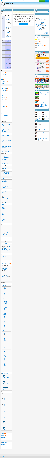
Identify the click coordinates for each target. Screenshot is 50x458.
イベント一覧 (2, 113)
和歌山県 (5, 340)
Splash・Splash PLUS (5, 141)
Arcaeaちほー (7, 63)
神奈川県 (5, 313)
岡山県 (4, 346)
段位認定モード (3, 99)
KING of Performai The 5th (6, 125)
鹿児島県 (5, 365)
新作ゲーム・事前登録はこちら (41, 82)
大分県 (4, 363)
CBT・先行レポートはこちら (41, 88)
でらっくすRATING (3, 90)
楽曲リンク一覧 (3, 444)
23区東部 (5, 301)
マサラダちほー (8, 36)
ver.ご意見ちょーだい (6, 168)
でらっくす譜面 (5, 234)
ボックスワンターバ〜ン (41, 21)
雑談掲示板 (2, 433)
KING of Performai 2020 (5, 129)
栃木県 (4, 309)
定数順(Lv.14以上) (4, 191)
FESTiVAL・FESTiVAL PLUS (6, 139)
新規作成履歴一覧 (46, 33)
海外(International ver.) (5, 373)
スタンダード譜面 (5, 232)
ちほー (2, 86)
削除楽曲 (4, 187)
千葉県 (4, 312)
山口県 (4, 348)
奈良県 (4, 339)
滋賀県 (4, 332)
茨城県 (4, 308)
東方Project (3, 182)
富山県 (4, 317)
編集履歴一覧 (47, 32)
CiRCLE (3, 206)
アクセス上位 (38, 37)
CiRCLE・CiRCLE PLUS (5, 135)
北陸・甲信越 (4, 314)
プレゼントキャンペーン (5, 115)
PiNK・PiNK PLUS (4, 147)
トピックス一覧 (47, 108)
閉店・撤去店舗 (5, 368)
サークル (2, 108)
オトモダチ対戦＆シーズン (4, 92)
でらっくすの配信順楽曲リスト (41, 22)
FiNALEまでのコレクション (6, 265)
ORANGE (3, 219)
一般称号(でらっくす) (6, 248)
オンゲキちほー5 (8, 67)
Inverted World (39, 29)
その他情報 (3, 170)
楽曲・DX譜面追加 (8, 27)
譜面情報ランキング (3, 238)
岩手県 (4, 292)
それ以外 (5, 307)
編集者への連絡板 (3, 437)
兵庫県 (4, 338)
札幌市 (5, 288)
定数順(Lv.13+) (4, 192)
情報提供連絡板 (3, 435)
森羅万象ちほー (8, 44)
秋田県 (4, 294)
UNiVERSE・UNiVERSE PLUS (6, 140)
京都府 (4, 333)
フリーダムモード (3, 97)
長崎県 (4, 360)
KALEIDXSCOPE (4, 155)
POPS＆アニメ (4, 180)
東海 (3, 323)
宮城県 (4, 293)
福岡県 (4, 358)
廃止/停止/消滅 (4, 153)
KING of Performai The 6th (6, 124)
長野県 (4, 322)
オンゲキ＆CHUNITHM (5, 186)
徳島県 (4, 351)
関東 (3, 298)
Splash (3, 212)
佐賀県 (4, 359)
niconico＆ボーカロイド (5, 181)
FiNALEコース (4, 156)
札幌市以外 (5, 289)
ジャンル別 (3, 178)
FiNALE (3, 214)
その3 (4, 247)
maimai (3, 185)
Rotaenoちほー (8, 19)
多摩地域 (5, 303)
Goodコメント (46, 37)
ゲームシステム (3, 72)
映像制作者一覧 (4, 174)
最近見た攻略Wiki (45, 76)
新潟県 (4, 316)
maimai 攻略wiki (9, 3)
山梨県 (4, 321)
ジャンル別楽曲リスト (40, 28)
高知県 (4, 355)
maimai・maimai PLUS (5, 151)
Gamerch (2, 1)
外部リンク (2, 83)
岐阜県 (4, 325)
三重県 (4, 329)
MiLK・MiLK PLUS (4, 145)
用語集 (2, 79)
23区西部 (5, 302)
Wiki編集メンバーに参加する (26, 0)
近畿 (3, 330)
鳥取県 (4, 343)
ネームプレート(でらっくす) (6, 249)
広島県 (4, 347)
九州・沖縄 (4, 356)
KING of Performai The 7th (5, 117)
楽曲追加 (8, 21)
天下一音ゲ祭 (4, 131)
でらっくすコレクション (5, 243)
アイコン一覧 (4, 269)
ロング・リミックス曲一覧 (5, 173)
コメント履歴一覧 (46, 31)
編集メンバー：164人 (18, 0)
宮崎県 (4, 364)
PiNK (3, 218)
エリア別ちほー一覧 (4, 88)
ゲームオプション (4, 74)
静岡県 (4, 326)
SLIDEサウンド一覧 (5, 276)
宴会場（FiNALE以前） (5, 163)
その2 (6, 256)
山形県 (4, 295)
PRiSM (3, 207)
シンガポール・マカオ (6, 377)
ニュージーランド (5, 389)
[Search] (48, 11)
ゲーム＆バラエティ (40, 27)
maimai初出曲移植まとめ (5, 172)
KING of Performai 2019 (5, 130)
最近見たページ (38, 76)
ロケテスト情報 (4, 165)
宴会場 (2, 95)
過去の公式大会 (4, 121)
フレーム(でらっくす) (5, 250)
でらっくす (3, 213)
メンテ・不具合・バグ (4, 81)
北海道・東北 (4, 285)
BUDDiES (3, 208)
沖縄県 (4, 366)
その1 (9, 246)
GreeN (3, 220)
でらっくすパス (39, 24)
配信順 (3, 204)
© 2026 (2, 456)
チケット (2, 104)
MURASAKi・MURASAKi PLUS (6, 146)
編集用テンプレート (4, 442)
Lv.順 (3, 189)
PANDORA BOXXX (4, 159)
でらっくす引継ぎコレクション (6, 263)
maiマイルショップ (3, 106)
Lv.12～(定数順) (6, 198)
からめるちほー (8, 58)
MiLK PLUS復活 (5, 268)
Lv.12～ (4, 197)
